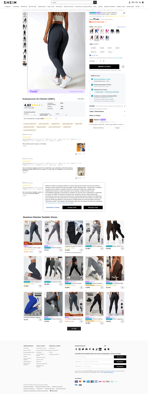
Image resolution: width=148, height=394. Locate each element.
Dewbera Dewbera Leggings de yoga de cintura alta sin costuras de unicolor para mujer (54, 319)
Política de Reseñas (28, 107)
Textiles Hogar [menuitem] (130, 6)
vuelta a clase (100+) (44, 123)
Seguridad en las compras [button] (100, 89)
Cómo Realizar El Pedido (40, 355)
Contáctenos (52, 348)
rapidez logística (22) (67, 123)
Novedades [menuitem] (16, 6)
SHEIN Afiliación (27, 361)
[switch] (55, 118)
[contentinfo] (100, 382)
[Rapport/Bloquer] (84, 154)
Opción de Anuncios (61, 388)
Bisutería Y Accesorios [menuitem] (109, 6)
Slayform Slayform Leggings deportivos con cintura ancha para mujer (95, 319)
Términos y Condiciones (29, 388)
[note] (33, 243)
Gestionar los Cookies (57, 386)
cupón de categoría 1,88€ (98, 22)
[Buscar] (95, 2)
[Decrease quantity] (97, 61)
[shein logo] (10, 2)
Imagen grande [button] (121, 27)
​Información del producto (40, 366)
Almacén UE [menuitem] (24, 6)
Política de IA (40, 388)
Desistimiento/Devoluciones (42, 350)
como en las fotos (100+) (54, 127)
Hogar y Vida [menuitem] (50, 6)
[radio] (91, 31)
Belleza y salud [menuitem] (121, 6)
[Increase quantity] (104, 61)
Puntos (50, 352)
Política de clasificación (41, 363)
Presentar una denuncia (26, 364)
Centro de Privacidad (28, 386)
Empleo (25, 356)
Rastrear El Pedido (40, 357)
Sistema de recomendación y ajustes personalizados (35, 390)
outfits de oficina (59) (29, 127)
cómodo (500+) (67, 127)
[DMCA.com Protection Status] (80, 385)
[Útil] (76, 154)
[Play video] (56, 50)
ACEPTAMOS (78, 378)
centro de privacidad (108, 372)
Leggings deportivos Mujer (75, 10)
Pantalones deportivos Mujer (61, 10)
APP (105, 346)
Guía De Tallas (39, 359)
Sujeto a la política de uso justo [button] (101, 86)
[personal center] (130, 2)
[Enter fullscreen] (83, 87)
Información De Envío (41, 348)
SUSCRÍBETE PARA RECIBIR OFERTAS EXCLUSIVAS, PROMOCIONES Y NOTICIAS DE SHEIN (98, 353)
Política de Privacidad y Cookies (108, 371)
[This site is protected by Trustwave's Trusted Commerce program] (76, 385)
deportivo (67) (78, 123)
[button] (140, 2)
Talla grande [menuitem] (59, 6)
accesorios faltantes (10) (29, 130)
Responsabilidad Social (29, 352)
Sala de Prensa (27, 354)
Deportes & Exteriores (36, 10)
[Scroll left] (141, 6)
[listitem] (33, 237)
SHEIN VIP (38, 361)
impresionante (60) (41, 127)
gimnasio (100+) (56, 123)
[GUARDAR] (123, 66)
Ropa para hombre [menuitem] (69, 6)
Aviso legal (26, 348)
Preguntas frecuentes (54, 354)
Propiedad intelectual (49, 388)
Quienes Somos (27, 350)
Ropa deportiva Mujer (48, 10)
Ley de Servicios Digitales (27, 359)
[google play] (108, 350)
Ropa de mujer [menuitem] (32, 6)
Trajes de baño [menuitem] (42, 6)
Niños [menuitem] (95, 6)
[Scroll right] (143, 6)
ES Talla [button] (95, 44)
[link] (132, 2)
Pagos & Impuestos (53, 350)
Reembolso (39, 352)
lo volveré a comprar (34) (30, 123)
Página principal (26, 10)
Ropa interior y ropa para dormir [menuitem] (83, 6)
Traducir (25, 146)
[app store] (105, 350)
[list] (88, 349)
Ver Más (74, 328)
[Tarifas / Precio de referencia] (99, 19)
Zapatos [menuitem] (100, 6)
